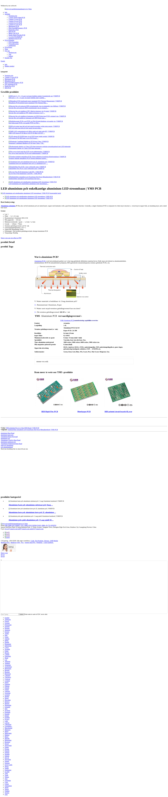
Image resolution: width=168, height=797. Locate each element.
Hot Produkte (39, 541)
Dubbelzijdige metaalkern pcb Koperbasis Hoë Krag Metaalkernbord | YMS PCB (33, 429)
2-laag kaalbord (48, 542)
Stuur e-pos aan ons (7, 238)
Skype (3, 555)
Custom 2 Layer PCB (15, 19)
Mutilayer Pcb (5, 542)
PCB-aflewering (14, 44)
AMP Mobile (54, 541)
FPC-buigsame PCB (11, 84)
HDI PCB (8, 88)
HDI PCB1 (12, 31)
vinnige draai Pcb (30, 542)
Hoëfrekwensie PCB (15, 38)
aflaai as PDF (17, 238)
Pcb (22, 542)
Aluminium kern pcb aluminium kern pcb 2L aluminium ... (32, 512)
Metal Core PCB (14, 33)
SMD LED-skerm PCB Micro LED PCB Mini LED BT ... (27, 133)
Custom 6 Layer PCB (15, 23)
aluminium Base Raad (7, 433)
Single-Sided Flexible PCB (17, 35)
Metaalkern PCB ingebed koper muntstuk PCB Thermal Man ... (28, 103)
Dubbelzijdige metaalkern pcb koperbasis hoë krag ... (25, 178)
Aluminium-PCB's (40, 261)
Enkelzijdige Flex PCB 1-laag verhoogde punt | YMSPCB (26, 168)
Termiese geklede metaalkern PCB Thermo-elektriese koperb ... (28, 158)
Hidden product (9, 66)
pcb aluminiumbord (7, 447)
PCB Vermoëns (9, 40)
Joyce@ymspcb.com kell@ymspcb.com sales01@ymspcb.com (24, 529)
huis (6, 12)
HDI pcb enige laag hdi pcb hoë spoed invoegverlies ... (25, 128)
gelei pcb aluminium (7, 445)
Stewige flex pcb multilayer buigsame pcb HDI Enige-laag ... (27, 118)
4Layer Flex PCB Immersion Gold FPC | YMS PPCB (25, 173)
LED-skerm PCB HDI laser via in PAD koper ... (23, 138)
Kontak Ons (8, 58)
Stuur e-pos (4, 553)
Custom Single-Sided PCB (17, 17)
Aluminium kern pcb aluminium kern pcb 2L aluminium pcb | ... (28, 163)
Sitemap (46, 541)
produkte (7, 14)
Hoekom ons (12, 52)
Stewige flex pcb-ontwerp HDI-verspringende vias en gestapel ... (28, 108)
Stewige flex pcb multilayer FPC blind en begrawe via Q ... (27, 113)
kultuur (11, 56)
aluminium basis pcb (7, 435)
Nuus (6, 49)
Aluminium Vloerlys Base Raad (10, 440)
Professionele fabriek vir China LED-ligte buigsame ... (25, 148)
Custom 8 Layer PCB (15, 24)
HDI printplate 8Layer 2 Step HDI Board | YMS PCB (22, 428)
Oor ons (7, 51)
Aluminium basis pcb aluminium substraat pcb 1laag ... (31, 505)
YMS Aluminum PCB (67, 320)
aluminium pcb (5, 438)
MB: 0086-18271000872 (12, 525)
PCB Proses (8, 47)
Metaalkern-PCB (10, 81)
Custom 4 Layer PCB (15, 21)
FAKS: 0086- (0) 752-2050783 (46, 525)
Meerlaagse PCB (14, 26)
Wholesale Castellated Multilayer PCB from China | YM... (26, 143)
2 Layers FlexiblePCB (15, 37)
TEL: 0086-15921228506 (29, 525)
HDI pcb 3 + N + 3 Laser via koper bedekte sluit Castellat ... (27, 98)
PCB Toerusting (13, 42)
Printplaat (39, 542)
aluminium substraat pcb (8, 442)
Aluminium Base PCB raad (9, 436)
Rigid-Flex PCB (14, 30)
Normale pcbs (13, 16)
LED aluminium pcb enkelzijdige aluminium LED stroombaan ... (28, 184)
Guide (33, 541)
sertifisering (12, 45)
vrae (10, 54)
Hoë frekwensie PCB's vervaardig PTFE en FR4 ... (24, 123)
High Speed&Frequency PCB (18, 28)
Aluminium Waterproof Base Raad (11, 443)
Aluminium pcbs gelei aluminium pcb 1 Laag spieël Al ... (31, 520)
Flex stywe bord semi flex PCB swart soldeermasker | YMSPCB (28, 153)
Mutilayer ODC (15, 542)
